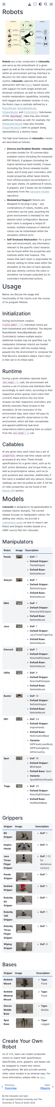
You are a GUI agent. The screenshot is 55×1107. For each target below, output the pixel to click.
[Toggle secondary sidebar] (51, 4)
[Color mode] (40, 4)
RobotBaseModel (26, 108)
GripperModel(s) (11, 127)
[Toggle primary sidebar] (4, 4)
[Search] (45, 4)
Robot (28, 84)
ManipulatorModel (12, 123)
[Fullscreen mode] (35, 4)
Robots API (8, 490)
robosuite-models (39, 191)
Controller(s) (31, 112)
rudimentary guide (12, 522)
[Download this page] (29, 4)
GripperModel (10, 112)
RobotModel (9, 108)
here (42, 1077)
